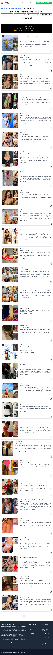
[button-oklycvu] (51, 495)
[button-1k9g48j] (51, 109)
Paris (30, 627)
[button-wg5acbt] (51, 89)
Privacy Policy (45, 637)
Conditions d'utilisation (45, 630)
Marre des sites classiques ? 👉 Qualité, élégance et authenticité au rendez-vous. (26, 28)
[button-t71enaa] (51, 360)
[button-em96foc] (51, 475)
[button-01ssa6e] (51, 610)
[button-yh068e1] (51, 302)
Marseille (31, 633)
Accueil (3, 8)
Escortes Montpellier (16, 8)
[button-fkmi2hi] (51, 167)
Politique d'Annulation (45, 643)
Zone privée (25, 2)
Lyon (30, 638)
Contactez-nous (46, 627)
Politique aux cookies (45, 633)
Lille (30, 629)
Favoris (32, 2)
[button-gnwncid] (51, 244)
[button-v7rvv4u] (51, 398)
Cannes (31, 636)
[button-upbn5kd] (51, 147)
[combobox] (20, 14)
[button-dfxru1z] (51, 417)
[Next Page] (29, 616)
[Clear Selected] (24, 15)
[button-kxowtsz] (51, 572)
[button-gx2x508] (51, 340)
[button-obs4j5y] (51, 437)
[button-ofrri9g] (51, 263)
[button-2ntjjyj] (51, 205)
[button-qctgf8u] (51, 51)
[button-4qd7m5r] (51, 591)
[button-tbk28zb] (51, 514)
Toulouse (31, 631)
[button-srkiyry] (51, 128)
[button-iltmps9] (51, 533)
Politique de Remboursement (46, 640)
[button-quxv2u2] (51, 282)
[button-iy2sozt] (51, 186)
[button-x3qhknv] (51, 379)
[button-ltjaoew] (51, 552)
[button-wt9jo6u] (51, 70)
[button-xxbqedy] (51, 321)
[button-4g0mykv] (51, 224)
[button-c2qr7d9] (51, 456)
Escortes (8, 8)
